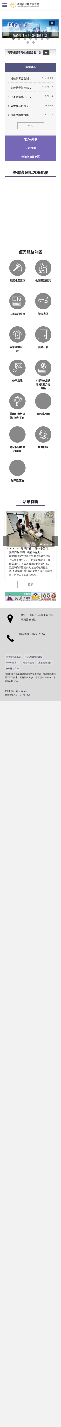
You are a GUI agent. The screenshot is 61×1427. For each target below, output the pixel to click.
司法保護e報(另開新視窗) (33, 42)
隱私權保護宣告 (13, 657)
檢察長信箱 (28, 663)
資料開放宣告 (12, 669)
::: (4, 17)
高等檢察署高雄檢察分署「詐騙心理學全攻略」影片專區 (26, 52)
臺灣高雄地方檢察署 (30, 173)
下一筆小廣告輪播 (55, 597)
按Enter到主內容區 (12, 2)
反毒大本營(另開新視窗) (30, 38)
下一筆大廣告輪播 (55, 31)
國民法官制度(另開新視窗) (28, 42)
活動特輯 (30, 502)
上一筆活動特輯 (6, 541)
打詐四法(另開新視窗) (25, 38)
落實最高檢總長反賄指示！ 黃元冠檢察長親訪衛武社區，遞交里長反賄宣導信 (21, 106)
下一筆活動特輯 (55, 541)
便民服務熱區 (30, 252)
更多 (30, 126)
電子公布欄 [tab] (30, 139)
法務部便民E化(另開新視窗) (13, 38)
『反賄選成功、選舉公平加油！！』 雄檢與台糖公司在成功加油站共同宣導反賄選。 (21, 97)
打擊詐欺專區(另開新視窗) (19, 38)
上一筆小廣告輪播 (5, 597)
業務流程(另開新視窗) (36, 38)
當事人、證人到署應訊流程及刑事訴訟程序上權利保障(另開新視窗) (42, 38)
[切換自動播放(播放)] (52, 23)
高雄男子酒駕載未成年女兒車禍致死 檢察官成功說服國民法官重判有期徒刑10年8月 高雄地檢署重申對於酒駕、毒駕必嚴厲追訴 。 (21, 87)
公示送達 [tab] (30, 148)
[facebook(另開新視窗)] (29, 689)
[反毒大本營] (18, 596)
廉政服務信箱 (44, 663)
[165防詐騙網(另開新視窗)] (44, 596)
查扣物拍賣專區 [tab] (30, 156)
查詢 (56, 5)
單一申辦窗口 (12, 663)
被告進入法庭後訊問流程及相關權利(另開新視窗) (47, 38)
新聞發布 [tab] (30, 67)
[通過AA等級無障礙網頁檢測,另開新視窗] (14, 689)
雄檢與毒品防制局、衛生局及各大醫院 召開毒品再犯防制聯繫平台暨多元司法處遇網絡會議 (21, 78)
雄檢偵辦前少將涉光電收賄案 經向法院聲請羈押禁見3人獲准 (21, 115)
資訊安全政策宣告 (33, 657)
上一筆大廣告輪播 (6, 31)
